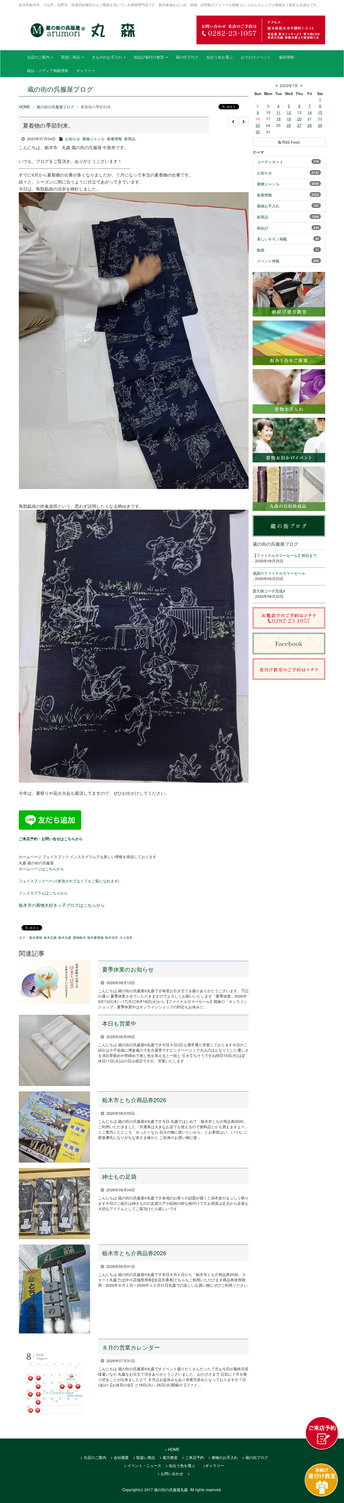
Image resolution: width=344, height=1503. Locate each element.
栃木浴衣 (111, 937)
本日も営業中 (119, 1023)
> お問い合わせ (170, 1473)
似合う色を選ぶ (219, 57)
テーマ (258, 152)
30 (258, 131)
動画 (260, 250)
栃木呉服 (50, 937)
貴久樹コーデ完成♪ (269, 591)
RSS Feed (290, 142)
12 (289, 112)
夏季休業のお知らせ (128, 969)
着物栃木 (79, 937)
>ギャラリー (213, 1465)
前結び (262, 228)
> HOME (172, 1449)
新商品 (129, 138)
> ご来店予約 (193, 1457)
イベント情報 (268, 261)
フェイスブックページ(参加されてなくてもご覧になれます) (69, 880)
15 (320, 112)
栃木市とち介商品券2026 (134, 1100)
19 (289, 118)
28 (309, 125)
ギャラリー (85, 70)
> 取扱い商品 (144, 1457)
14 (309, 112)
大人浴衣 (126, 937)
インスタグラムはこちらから (43, 893)
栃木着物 (35, 937)
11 (278, 112)
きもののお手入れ (107, 57)
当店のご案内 (39, 57)
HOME (24, 106)
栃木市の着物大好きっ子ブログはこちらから (62, 905)
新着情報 (114, 138)
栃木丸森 (64, 937)
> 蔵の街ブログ (255, 1457)
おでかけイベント (256, 57)
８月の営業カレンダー (131, 1347)
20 (299, 118)
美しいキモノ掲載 (272, 239)
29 (320, 125)
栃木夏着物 (95, 937)
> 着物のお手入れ (223, 1457)
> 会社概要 (119, 1457)
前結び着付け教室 (149, 57)
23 (258, 125)
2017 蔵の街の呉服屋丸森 (166, 1489)
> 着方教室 (168, 1457)
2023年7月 (289, 85)
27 (299, 125)
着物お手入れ (268, 205)
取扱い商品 (71, 57)
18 (278, 118)
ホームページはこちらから (41, 868)
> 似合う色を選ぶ (180, 1465)
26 (289, 125)
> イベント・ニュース (142, 1465)
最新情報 (286, 57)
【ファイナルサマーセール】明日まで (285, 555)
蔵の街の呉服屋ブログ (55, 106)
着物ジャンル (93, 138)
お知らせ (72, 138)
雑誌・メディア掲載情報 (47, 70)
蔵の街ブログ (187, 57)
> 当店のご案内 (93, 1457)
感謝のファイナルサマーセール (279, 573)
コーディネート (270, 161)
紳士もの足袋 (119, 1176)
